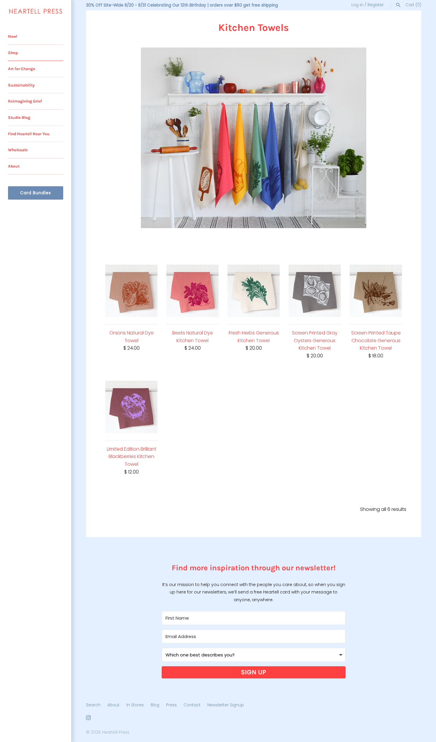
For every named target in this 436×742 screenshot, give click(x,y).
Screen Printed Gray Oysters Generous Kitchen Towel (315, 340)
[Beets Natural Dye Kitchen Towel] (192, 291)
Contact (192, 705)
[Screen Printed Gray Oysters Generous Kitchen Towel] (315, 291)
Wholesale (18, 150)
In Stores (135, 705)
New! (12, 36)
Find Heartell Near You (29, 134)
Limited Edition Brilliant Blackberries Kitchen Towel (131, 457)
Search (93, 705)
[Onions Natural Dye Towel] (131, 291)
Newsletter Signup (225, 705)
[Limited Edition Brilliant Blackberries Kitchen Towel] (131, 407)
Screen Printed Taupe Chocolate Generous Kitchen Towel (376, 340)
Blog (155, 705)
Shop (13, 52)
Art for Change (21, 69)
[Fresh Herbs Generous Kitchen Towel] (253, 291)
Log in (357, 5)
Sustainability (21, 85)
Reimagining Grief (25, 101)
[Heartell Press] (35, 11)
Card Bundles (35, 193)
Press (171, 705)
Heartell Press (115, 732)
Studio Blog (19, 117)
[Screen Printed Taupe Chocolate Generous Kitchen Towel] (376, 291)
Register (375, 5)
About (14, 166)
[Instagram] (88, 718)
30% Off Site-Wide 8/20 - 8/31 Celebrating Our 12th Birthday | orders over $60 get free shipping (182, 5)
